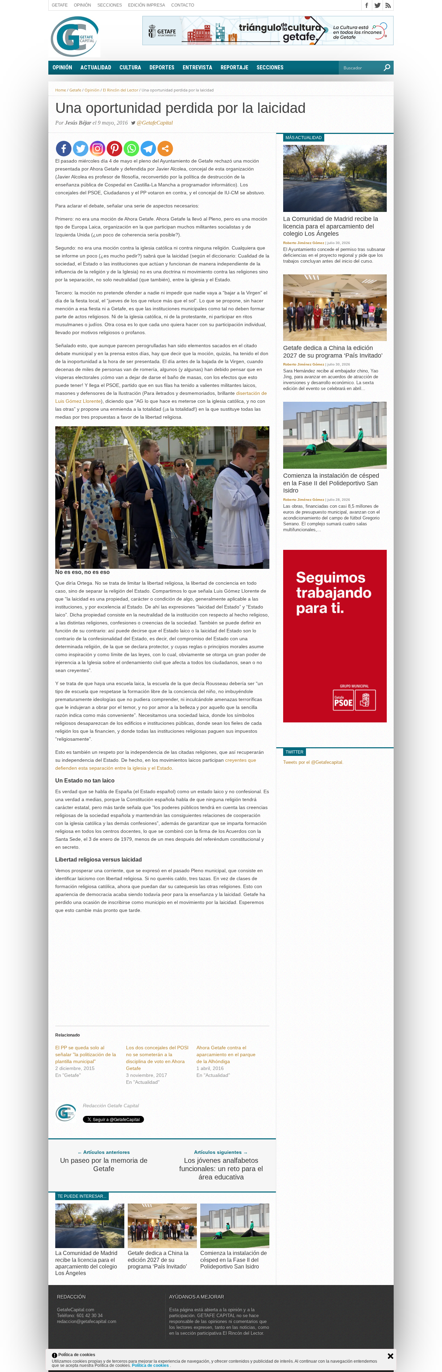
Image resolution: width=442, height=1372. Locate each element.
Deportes (162, 67)
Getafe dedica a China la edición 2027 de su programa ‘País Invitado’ (158, 1259)
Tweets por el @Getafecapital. (313, 762)
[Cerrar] (390, 1356)
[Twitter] (80, 148)
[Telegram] (148, 148)
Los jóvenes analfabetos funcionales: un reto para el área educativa (221, 1169)
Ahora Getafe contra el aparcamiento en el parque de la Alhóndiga (226, 1054)
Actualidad (95, 67)
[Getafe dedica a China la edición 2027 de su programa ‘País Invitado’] (162, 1246)
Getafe (60, 5)
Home (60, 90)
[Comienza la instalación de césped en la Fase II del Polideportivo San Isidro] (234, 1246)
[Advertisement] (162, 967)
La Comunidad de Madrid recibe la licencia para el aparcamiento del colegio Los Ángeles (330, 226)
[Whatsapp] (131, 148)
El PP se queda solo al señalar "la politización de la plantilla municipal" (85, 1054)
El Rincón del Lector (120, 90)
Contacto (182, 5)
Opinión (82, 5)
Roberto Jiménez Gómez (303, 243)
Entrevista (197, 67)
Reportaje (234, 67)
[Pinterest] (114, 148)
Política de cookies (151, 1365)
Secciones (109, 5)
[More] (165, 148)
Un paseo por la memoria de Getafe (103, 1164)
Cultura (130, 67)
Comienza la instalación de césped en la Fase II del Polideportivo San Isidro (233, 1259)
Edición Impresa (146, 5)
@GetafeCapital (155, 123)
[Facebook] (63, 148)
